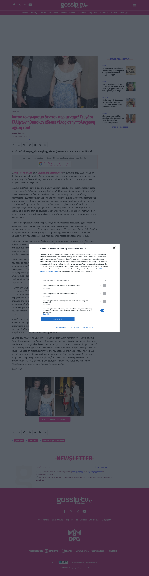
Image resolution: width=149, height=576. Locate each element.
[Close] (115, 249)
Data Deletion (61, 327)
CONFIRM (57, 319)
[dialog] (74, 288)
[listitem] (74, 280)
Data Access (74, 327)
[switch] (103, 285)
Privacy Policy (88, 327)
